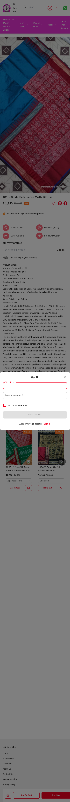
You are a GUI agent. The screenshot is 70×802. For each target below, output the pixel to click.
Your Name (10, 382)
